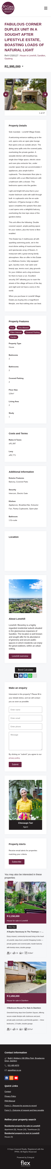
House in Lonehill (28, 55)
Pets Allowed (23, 328)
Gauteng (9, 58)
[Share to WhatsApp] (30, 676)
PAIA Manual (10, 1101)
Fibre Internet (16, 332)
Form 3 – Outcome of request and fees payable (24, 1110)
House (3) (9, 1137)
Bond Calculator (25, 670)
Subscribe (16, 862)
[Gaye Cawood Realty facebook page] (7, 1078)
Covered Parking (33, 332)
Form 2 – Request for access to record (21, 1106)
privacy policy (14, 758)
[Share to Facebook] (21, 676)
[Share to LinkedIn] (25, 676)
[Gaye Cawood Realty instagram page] (11, 1078)
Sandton (41, 55)
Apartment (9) (10, 1129)
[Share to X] (16, 676)
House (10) (21, 1129)
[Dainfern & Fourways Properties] (8, 8)
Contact (8, 1091)
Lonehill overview (20, 656)
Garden (13, 337)
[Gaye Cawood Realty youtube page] (16, 1078)
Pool (12, 328)
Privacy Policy (10, 1096)
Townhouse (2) (33, 1129)
